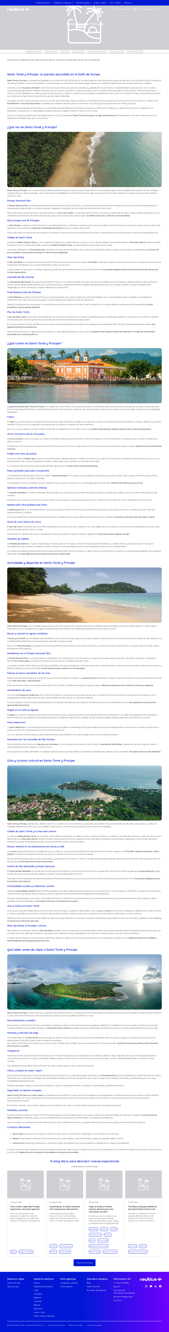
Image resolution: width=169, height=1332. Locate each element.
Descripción (51, 51)
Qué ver (64, 51)
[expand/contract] (51, 2)
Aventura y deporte (97, 51)
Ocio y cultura (117, 51)
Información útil (135, 51)
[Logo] (18, 9)
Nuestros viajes (34, 51)
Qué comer (78, 51)
